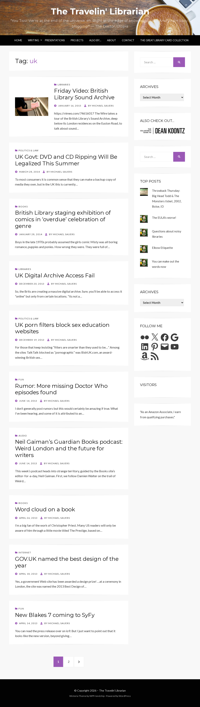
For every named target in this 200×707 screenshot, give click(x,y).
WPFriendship (96, 695)
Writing (33, 40)
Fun (21, 379)
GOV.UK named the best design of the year (67, 562)
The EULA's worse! (164, 217)
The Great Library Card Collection (164, 40)
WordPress (125, 695)
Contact (128, 40)
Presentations (55, 40)
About (111, 40)
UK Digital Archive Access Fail (55, 275)
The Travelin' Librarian (100, 11)
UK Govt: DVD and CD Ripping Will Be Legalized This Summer (66, 160)
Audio (23, 435)
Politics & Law (28, 150)
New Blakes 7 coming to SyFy (55, 615)
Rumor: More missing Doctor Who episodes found (61, 389)
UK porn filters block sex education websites (62, 328)
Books (23, 206)
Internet (25, 552)
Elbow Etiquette (162, 247)
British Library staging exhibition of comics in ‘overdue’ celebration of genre (63, 219)
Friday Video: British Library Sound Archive (84, 94)
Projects (77, 40)
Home (18, 40)
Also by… (95, 40)
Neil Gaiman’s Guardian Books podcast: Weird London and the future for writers (68, 448)
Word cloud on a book (45, 509)
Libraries (64, 84)
